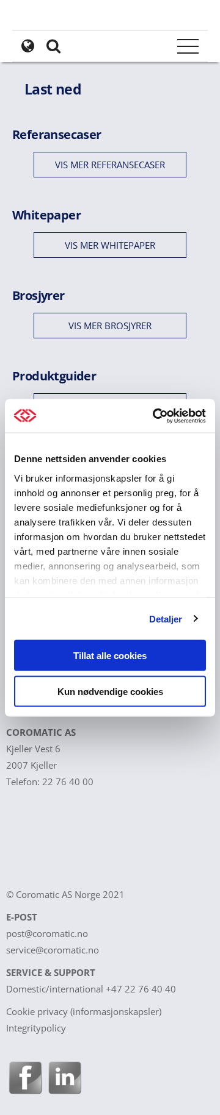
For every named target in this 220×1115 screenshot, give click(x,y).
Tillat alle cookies (110, 655)
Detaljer (166, 618)
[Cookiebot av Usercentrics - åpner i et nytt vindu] (155, 416)
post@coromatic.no (47, 933)
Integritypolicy (36, 1028)
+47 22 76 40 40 (141, 989)
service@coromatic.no (52, 950)
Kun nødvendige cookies (110, 691)
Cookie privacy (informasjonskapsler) (83, 1011)
